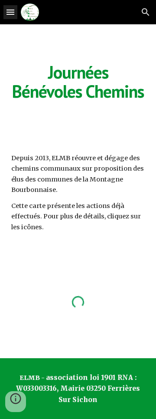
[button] (10, 12)
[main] (78, 81)
